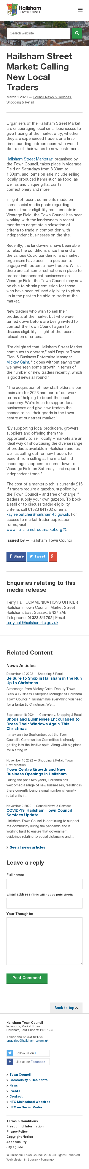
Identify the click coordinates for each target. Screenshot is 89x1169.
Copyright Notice (19, 1136)
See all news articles (27, 847)
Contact (16, 1096)
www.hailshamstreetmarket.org (34, 530)
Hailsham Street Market (27, 159)
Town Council (20, 1074)
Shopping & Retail (20, 102)
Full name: (15, 875)
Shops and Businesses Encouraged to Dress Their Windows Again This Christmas (42, 724)
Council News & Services (52, 97)
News (14, 1085)
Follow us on (26, 1053)
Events (15, 1091)
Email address (39, 894)
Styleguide (14, 1147)
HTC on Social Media (26, 1107)
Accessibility (16, 1142)
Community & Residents (29, 1080)
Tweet (39, 556)
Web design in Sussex (22, 1159)
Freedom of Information (25, 1126)
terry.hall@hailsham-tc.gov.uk (32, 623)
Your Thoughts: (19, 914)
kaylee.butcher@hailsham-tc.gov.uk (37, 515)
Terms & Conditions (22, 1121)
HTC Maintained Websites (30, 1102)
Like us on (30, 1062)
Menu (80, 9)
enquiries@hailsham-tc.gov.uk (27, 1040)
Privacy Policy (16, 1131)
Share (18, 556)
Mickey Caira (17, 362)
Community (47, 714)
